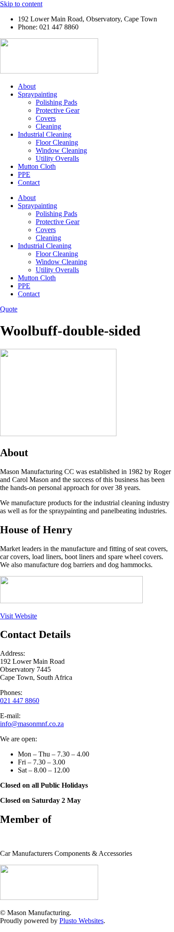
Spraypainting (37, 94)
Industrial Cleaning (44, 134)
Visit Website (18, 616)
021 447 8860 (19, 700)
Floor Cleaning (57, 142)
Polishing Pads (56, 102)
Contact (29, 182)
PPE (24, 174)
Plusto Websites (81, 920)
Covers (46, 118)
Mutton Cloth (37, 166)
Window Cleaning (61, 150)
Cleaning (48, 126)
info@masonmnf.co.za (32, 724)
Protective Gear (57, 110)
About (27, 86)
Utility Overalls (57, 158)
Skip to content (21, 4)
